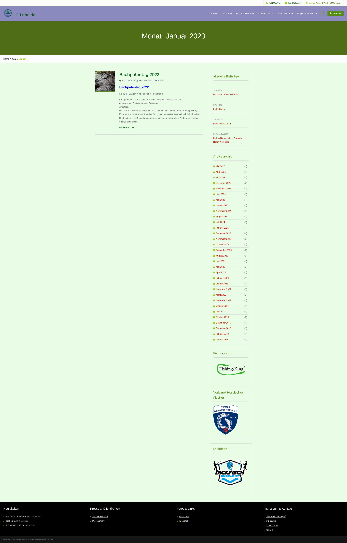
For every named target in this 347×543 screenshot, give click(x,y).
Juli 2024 (220, 222)
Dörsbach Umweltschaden (225, 94)
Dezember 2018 (223, 328)
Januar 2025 (222, 205)
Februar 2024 (222, 228)
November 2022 (223, 289)
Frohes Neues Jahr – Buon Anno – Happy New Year (229, 140)
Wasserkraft (264, 13)
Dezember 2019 (223, 322)
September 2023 (224, 250)
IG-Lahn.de (24, 14)
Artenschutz (283, 13)
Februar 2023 (222, 278)
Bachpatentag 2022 (139, 74)
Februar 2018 (222, 334)
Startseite (213, 13)
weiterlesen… (125, 127)
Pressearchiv (98, 521)
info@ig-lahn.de (294, 3)
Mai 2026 (220, 166)
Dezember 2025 (223, 183)
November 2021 (223, 300)
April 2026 (221, 172)
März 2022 (221, 295)
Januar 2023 (222, 283)
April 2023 (221, 272)
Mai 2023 (220, 267)
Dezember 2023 (223, 233)
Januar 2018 (222, 339)
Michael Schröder (146, 80)
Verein (225, 13)
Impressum (271, 521)
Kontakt (269, 530)
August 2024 (222, 216)
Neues (160, 80)
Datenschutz (272, 525)
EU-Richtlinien (243, 13)
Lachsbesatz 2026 (222, 123)
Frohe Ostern (219, 109)
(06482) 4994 (274, 3)
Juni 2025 (221, 194)
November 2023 (223, 239)
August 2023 (222, 255)
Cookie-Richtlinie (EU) (276, 516)
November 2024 (223, 211)
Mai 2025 (220, 200)
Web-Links (184, 516)
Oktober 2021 (222, 306)
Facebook (337, 13)
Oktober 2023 (222, 244)
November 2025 (223, 188)
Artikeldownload (100, 516)
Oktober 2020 (222, 317)
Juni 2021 (221, 311)
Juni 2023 (221, 261)
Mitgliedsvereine (305, 13)
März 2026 (221, 177)
